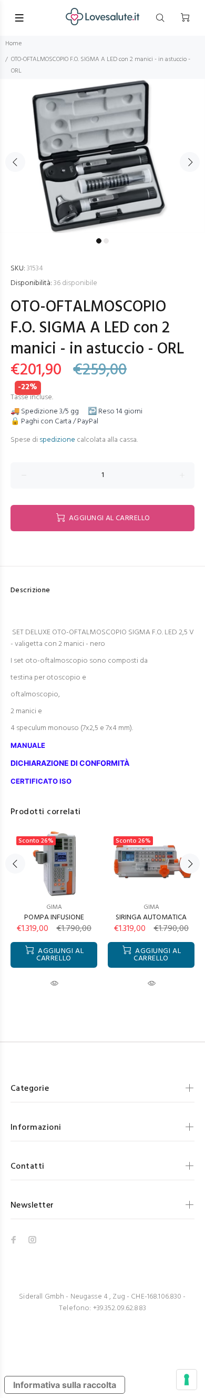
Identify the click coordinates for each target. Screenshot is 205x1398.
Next (190, 162)
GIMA (54, 907)
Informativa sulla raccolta (64, 1385)
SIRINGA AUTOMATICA (151, 917)
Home (13, 43)
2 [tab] (106, 241)
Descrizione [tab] (30, 590)
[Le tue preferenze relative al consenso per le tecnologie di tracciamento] (187, 1380)
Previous (15, 162)
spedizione (57, 440)
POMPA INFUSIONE (54, 917)
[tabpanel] (102, 156)
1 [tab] (98, 241)
